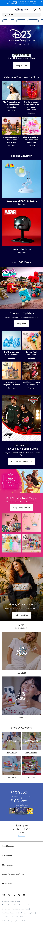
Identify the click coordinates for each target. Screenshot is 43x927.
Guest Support (8, 846)
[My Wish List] (34, 9)
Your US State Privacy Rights (20, 909)
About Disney (6, 917)
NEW (5, 21)
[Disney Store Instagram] (8, 895)
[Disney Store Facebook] (3, 895)
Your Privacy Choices (8, 913)
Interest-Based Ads (17, 917)
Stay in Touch (7, 884)
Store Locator (7, 865)
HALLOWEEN (33, 21)
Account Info (7, 855)
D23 (12, 21)
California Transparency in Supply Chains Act (15, 921)
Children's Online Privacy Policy (25, 913)
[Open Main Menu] (3, 9)
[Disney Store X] (13, 895)
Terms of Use (6, 905)
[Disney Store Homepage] (21, 10)
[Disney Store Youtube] (23, 895)
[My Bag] (39, 9)
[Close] (41, 2)
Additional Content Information (21, 905)
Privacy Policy (6, 909)
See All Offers (32, 3)
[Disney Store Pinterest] (18, 895)
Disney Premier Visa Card (13, 874)
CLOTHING (21, 21)
